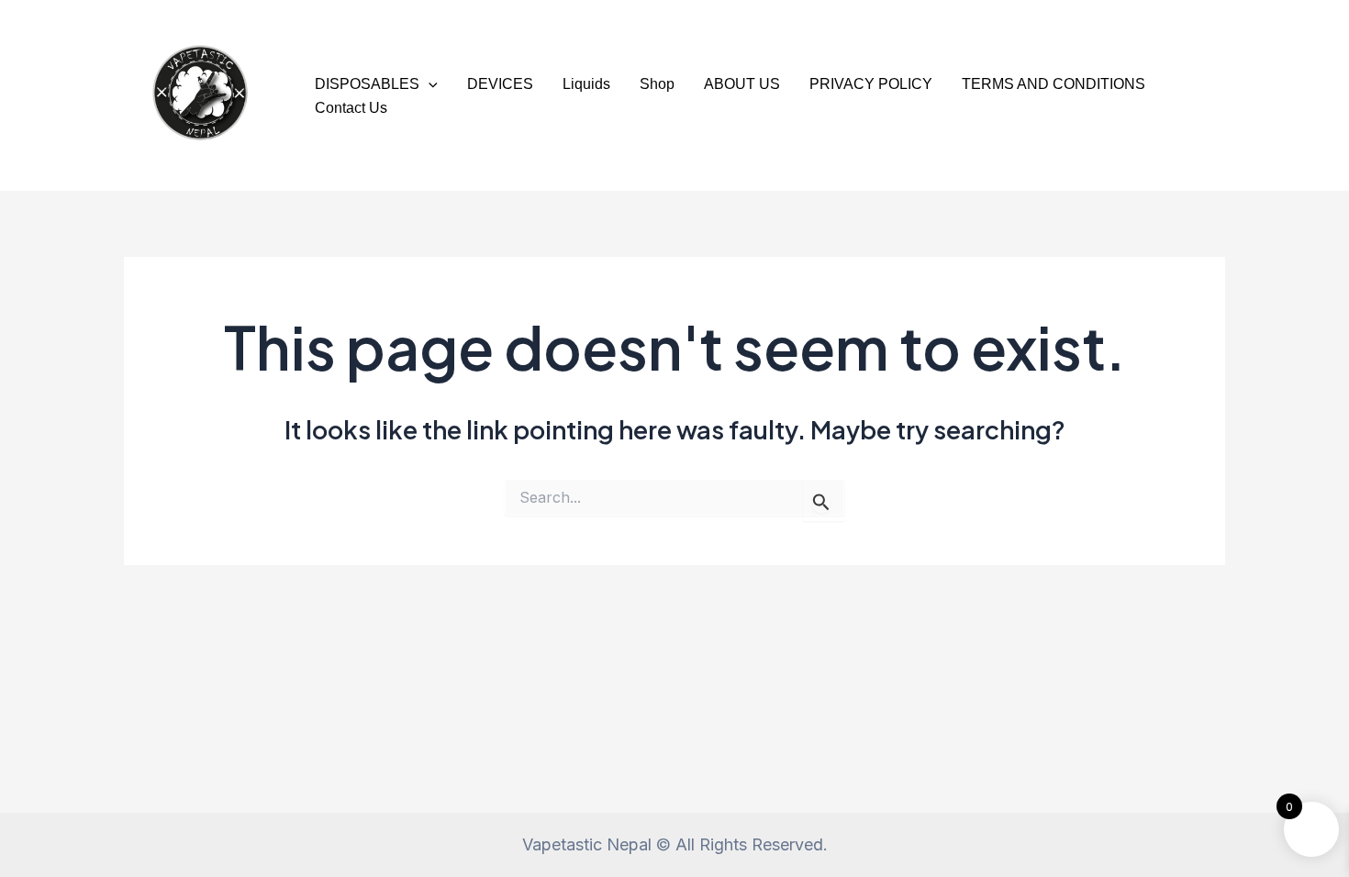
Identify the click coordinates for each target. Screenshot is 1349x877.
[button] (428, 84)
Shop (657, 84)
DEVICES (500, 84)
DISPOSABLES (367, 84)
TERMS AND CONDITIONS (1053, 84)
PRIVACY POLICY (870, 84)
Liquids (586, 84)
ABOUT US (742, 84)
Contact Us (351, 108)
